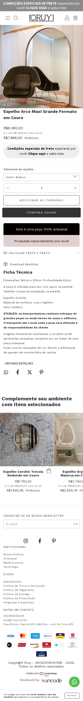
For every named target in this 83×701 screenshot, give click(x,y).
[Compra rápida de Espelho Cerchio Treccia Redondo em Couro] (48, 471)
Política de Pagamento (18, 590)
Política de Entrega (16, 594)
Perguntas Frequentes (18, 602)
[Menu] (7, 18)
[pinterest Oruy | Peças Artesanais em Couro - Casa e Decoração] (54, 541)
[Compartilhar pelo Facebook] (18, 372)
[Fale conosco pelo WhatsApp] (74, 682)
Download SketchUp (24, 264)
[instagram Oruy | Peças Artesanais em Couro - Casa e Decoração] (26, 541)
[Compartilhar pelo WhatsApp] (5, 372)
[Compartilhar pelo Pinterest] (41, 372)
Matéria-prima (13, 562)
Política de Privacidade (19, 598)
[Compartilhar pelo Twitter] (30, 372)
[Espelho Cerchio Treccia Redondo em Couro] (26, 439)
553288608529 (13, 616)
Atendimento (12, 581)
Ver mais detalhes (19, 363)
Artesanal (10, 558)
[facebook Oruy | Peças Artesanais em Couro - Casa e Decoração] (40, 541)
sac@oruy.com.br (15, 620)
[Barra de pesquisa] (16, 18)
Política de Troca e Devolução (24, 585)
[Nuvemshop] (41, 675)
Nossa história (13, 554)
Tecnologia (10, 566)
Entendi (72, 696)
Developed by (29, 680)
